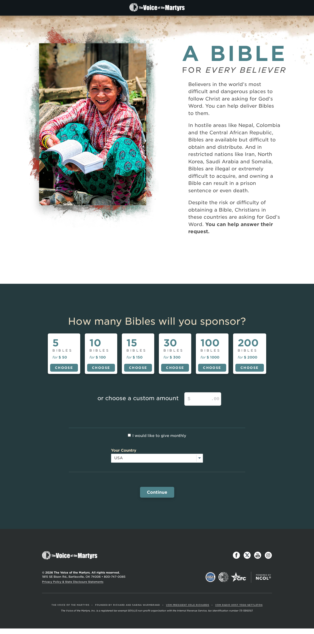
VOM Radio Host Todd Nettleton (239, 605)
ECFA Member (210, 577)
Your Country (123, 450)
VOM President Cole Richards (187, 605)
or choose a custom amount (138, 398)
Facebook (236, 555)
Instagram (268, 555)
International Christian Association (223, 577)
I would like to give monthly (159, 435)
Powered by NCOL (263, 577)
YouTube (257, 555)
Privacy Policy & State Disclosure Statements (72, 581)
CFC (238, 577)
